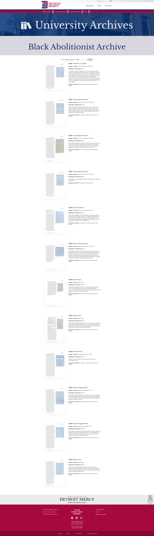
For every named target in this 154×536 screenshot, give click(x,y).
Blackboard (90, 6)
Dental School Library (49, 512)
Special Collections (75, 11)
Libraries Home (46, 11)
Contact (97, 512)
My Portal (108, 6)
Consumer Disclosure (92, 533)
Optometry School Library (50, 514)
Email (99, 6)
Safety (68, 533)
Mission (59, 533)
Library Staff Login (101, 514)
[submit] (111, 1)
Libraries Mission (99, 509)
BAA (86, 11)
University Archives (60, 11)
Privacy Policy (79, 533)
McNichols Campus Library (50, 509)
